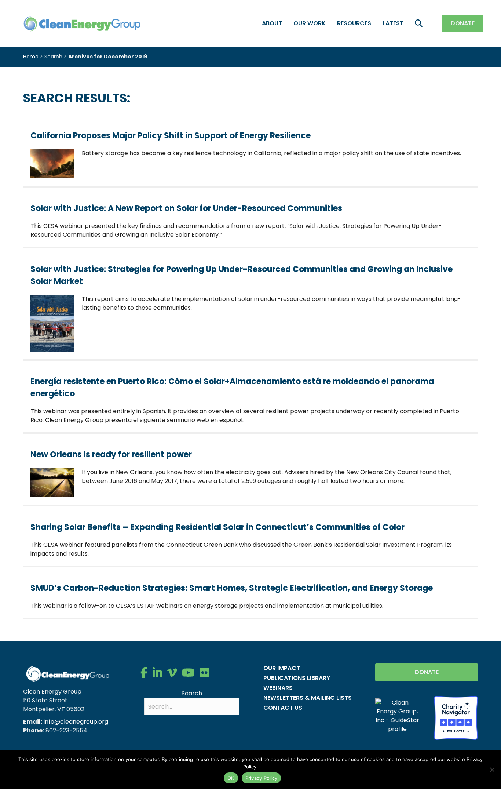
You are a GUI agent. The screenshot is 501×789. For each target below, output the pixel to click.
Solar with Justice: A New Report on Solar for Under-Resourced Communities (186, 208)
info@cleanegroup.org (76, 721)
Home (31, 56)
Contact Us (282, 707)
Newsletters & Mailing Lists (307, 698)
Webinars (278, 688)
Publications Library (296, 678)
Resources (354, 23)
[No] (491, 769)
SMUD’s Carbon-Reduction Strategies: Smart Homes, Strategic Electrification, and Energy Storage (231, 588)
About (272, 23)
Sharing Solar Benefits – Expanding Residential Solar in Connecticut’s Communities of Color (217, 527)
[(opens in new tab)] (456, 717)
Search (192, 693)
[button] (420, 23)
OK (230, 778)
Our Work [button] (309, 23)
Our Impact (281, 668)
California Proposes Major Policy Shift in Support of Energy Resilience (170, 135)
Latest (393, 23)
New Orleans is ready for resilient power (111, 454)
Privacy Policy (261, 778)
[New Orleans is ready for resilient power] (52, 482)
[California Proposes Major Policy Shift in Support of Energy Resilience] (52, 163)
